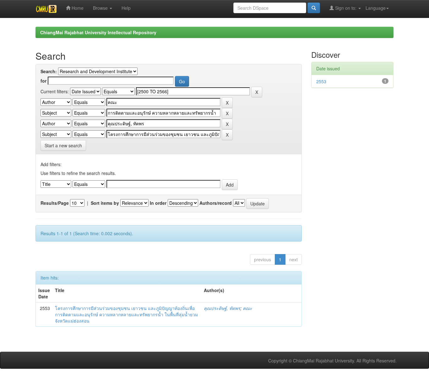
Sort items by (105, 203)
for (43, 81)
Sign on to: (346, 8)
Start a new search (63, 145)
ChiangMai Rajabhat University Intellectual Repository (98, 32)
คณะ (247, 308)
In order (158, 203)
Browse (101, 8)
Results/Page (55, 203)
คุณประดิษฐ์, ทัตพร (222, 308)
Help (126, 8)
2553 (321, 81)
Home (77, 8)
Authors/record (215, 203)
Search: (49, 71)
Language (376, 8)
